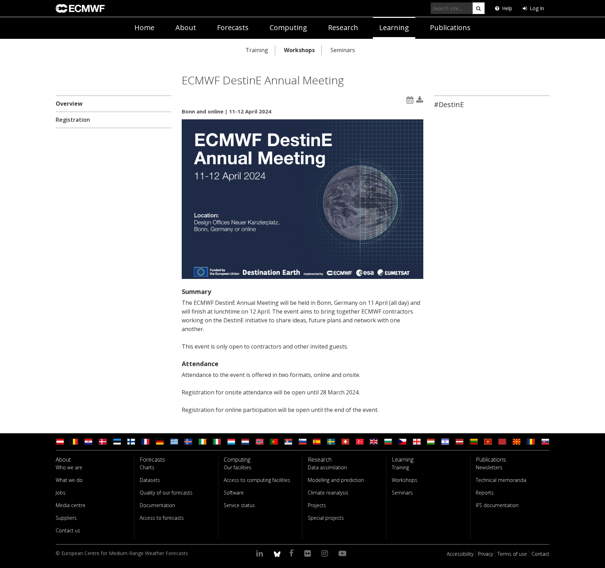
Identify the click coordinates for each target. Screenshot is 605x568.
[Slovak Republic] (545, 442)
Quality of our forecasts (166, 492)
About (185, 27)
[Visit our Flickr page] (308, 553)
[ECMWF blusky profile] (277, 553)
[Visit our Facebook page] (292, 553)
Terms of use (512, 554)
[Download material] (419, 100)
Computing (288, 27)
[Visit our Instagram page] (325, 553)
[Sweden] (331, 442)
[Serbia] (288, 442)
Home (144, 27)
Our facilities (237, 467)
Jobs (60, 492)
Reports (485, 492)
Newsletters (489, 467)
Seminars (343, 50)
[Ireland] (203, 442)
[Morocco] (502, 442)
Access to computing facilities (257, 480)
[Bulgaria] (388, 442)
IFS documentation (497, 505)
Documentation (157, 505)
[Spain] (317, 442)
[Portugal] (274, 442)
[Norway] (260, 442)
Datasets (150, 480)
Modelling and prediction (336, 480)
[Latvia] (459, 442)
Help (507, 8)
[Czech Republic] (402, 442)
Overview (69, 103)
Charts (147, 467)
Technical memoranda (501, 480)
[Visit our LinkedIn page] (260, 553)
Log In (537, 8)
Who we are (69, 467)
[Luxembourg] (231, 442)
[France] (145, 442)
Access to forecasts (162, 517)
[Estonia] (117, 442)
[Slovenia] (302, 442)
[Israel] (445, 442)
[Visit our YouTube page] (343, 553)
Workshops (299, 50)
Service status (239, 505)
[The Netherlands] (245, 442)
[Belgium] (74, 442)
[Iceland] (188, 442)
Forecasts (233, 27)
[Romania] (531, 442)
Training (256, 50)
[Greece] (174, 442)
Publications (450, 27)
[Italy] (217, 442)
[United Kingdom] (374, 442)
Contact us (68, 530)
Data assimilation (327, 467)
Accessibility (460, 554)
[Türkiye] (359, 442)
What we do (69, 480)
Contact (540, 554)
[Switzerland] (345, 442)
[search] (478, 8)
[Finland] (131, 442)
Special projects (326, 517)
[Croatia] (88, 442)
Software (234, 492)
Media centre (70, 505)
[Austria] (60, 442)
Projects (317, 505)
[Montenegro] (488, 442)
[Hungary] (431, 442)
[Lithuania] (474, 442)
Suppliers (66, 517)
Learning (394, 27)
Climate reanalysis (328, 492)
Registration (73, 120)
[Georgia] (416, 442)
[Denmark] (102, 442)
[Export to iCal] (409, 100)
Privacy (485, 554)
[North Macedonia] (516, 442)
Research (343, 27)
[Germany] (159, 442)
